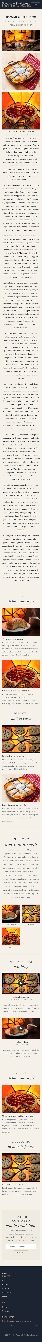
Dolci (4, 1273)
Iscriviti (21, 1253)
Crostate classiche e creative (16, 690)
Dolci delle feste (21, 1041)
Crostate (11, 947)
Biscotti (31, 924)
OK (37, 1326)
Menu (35, 4)
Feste (4, 1296)
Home (4, 1307)
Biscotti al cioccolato (12, 1184)
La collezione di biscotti (14, 804)
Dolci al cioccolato (21, 996)
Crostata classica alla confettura (17, 1115)
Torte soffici (11, 924)
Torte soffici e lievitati (13, 638)
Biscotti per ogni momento (15, 756)
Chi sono (5, 1311)
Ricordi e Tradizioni (16, 4)
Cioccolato (6, 1292)
